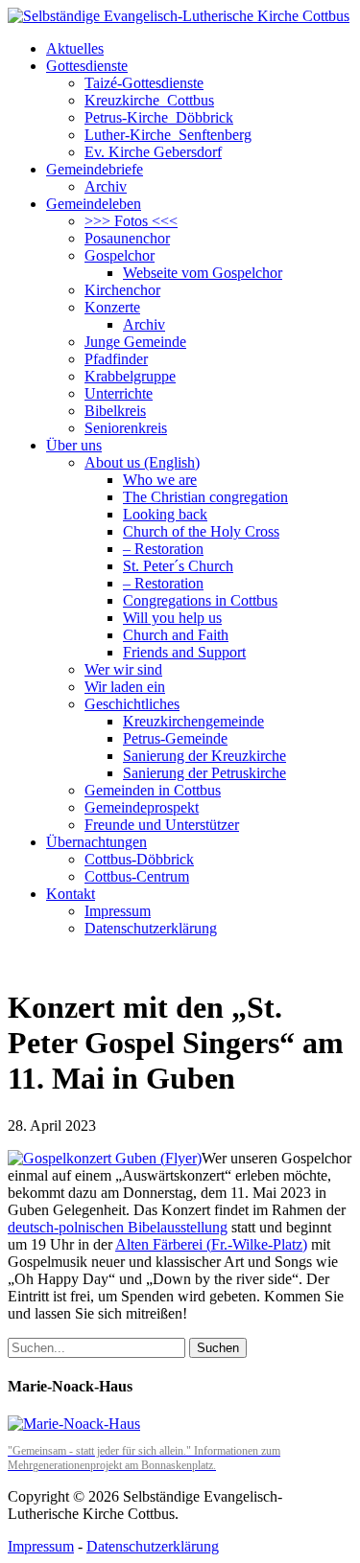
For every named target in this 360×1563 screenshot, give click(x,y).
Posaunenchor (127, 238)
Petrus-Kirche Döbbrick (158, 117)
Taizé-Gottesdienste (144, 83)
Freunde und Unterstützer (161, 824)
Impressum (117, 911)
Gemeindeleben (93, 203)
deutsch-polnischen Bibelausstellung (118, 1227)
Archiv (105, 186)
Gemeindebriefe (94, 169)
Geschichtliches (132, 704)
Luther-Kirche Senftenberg (168, 134)
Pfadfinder (116, 359)
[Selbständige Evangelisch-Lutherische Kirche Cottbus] (178, 16)
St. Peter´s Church (178, 566)
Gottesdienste (87, 65)
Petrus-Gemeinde (175, 738)
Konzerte (112, 307)
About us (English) (142, 462)
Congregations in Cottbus (200, 600)
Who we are (160, 479)
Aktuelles (75, 48)
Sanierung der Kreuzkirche (204, 755)
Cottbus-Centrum (136, 876)
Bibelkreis (115, 410)
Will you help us (172, 617)
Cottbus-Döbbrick (139, 859)
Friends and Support (184, 652)
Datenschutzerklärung (150, 928)
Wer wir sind (123, 669)
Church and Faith (175, 635)
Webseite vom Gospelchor (202, 272)
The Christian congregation (205, 497)
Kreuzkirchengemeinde (193, 721)
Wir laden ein (124, 686)
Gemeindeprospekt (141, 807)
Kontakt (70, 893)
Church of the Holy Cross (201, 531)
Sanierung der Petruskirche (204, 773)
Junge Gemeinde (135, 341)
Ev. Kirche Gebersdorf (153, 152)
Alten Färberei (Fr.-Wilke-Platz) (211, 1244)
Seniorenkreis (125, 428)
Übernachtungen (96, 842)
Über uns (74, 445)
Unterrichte (118, 393)
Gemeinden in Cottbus (152, 790)
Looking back (165, 514)
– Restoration (163, 548)
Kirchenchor (122, 290)
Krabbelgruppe (130, 376)
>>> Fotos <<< (131, 221)
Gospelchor (119, 255)
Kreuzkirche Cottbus (149, 100)
